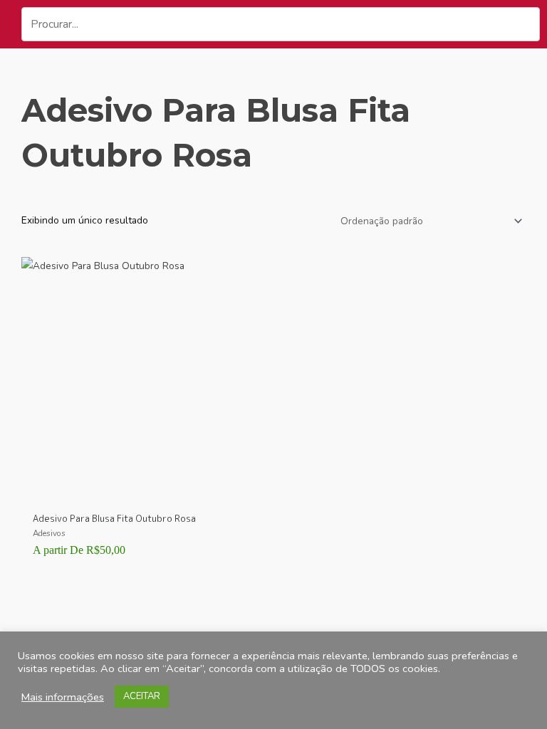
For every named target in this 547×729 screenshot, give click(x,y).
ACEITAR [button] (141, 696)
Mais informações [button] (62, 697)
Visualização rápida (144, 491)
